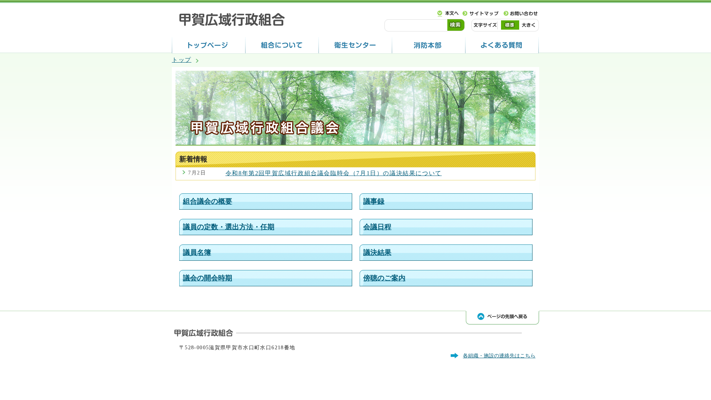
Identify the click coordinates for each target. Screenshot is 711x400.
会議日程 (377, 227)
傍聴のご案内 (384, 278)
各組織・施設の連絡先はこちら (499, 356)
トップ (181, 60)
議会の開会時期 (207, 278)
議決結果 (377, 252)
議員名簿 (197, 252)
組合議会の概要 (207, 201)
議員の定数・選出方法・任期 (228, 227)
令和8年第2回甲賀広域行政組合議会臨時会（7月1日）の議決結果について (334, 173)
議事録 (373, 201)
